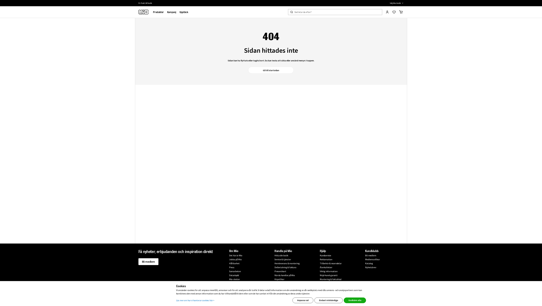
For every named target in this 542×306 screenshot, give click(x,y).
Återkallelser (326, 267)
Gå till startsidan (271, 70)
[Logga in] (387, 12)
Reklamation (326, 259)
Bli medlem (148, 261)
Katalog (369, 263)
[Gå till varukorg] (401, 12)
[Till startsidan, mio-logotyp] (143, 12)
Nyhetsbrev (370, 267)
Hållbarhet (234, 263)
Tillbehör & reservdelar (330, 263)
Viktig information (328, 271)
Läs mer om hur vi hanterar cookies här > (195, 300)
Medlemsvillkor (372, 259)
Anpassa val (303, 300)
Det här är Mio (235, 255)
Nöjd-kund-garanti (329, 275)
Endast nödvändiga (328, 300)
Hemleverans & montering (287, 263)
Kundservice (325, 255)
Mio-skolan (234, 279)
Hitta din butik (281, 255)
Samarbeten (235, 271)
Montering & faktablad (330, 279)
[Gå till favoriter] (394, 12)
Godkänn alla (354, 300)
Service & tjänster (282, 259)
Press (231, 267)
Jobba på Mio (235, 259)
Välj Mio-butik (395, 3)
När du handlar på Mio (284, 275)
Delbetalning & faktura (285, 267)
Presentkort (280, 271)
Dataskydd (234, 275)
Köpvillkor (279, 279)
